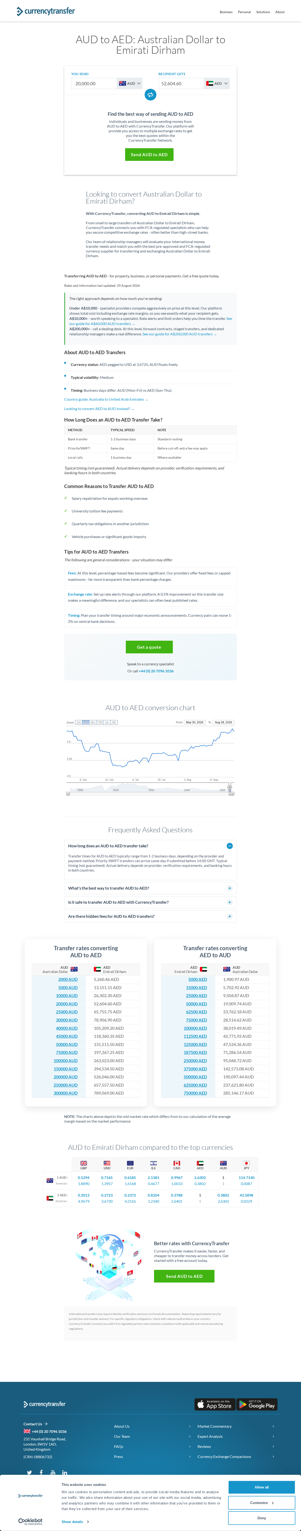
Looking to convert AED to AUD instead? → (99, 408)
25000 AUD (67, 1011)
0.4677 (153, 1183)
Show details (72, 1522)
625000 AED (195, 1085)
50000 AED (196, 1003)
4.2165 (130, 1201)
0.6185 (130, 1177)
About (280, 12)
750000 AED (195, 1093)
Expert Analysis (210, 1436)
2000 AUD (68, 979)
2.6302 (200, 1177)
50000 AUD (67, 1044)
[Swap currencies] (150, 95)
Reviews (204, 1446)
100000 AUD (66, 1060)
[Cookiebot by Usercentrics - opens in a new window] (30, 1521)
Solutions (263, 12)
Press (118, 1456)
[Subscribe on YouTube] (53, 1472)
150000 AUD (66, 1068)
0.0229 (246, 1201)
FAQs (118, 1446)
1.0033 (176, 1183)
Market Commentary (215, 1426)
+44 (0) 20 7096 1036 (156, 671)
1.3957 (107, 1183)
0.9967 (176, 1177)
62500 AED (196, 1011)
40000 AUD (67, 1028)
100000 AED (195, 1028)
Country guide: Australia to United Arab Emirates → (106, 399)
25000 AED (196, 995)
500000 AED (195, 1076)
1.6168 (130, 1183)
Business (226, 12)
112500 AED (195, 1036)
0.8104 (153, 1195)
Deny (261, 1518)
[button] (149, 154)
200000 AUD (66, 1076)
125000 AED (195, 1044)
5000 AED (197, 979)
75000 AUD (67, 1052)
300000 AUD (66, 1093)
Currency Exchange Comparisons (224, 1456)
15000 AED (196, 987)
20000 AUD (67, 1003)
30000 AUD (67, 1020)
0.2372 (130, 1195)
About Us (122, 1426)
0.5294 (83, 1177)
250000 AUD (66, 1085)
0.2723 (107, 1195)
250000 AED (195, 1060)
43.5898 (246, 1195)
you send (79, 74)
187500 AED (195, 1052)
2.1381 (153, 1177)
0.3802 (200, 1183)
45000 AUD (67, 1036)
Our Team (122, 1436)
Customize (259, 1502)
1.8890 (83, 1183)
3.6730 (107, 1201)
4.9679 (83, 1201)
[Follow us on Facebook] (41, 1472)
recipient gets (172, 74)
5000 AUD (68, 987)
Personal (244, 12)
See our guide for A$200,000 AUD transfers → (180, 334)
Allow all (262, 1487)
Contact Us (34, 1424)
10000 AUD (67, 995)
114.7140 (246, 1177)
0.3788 (176, 1195)
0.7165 (107, 1177)
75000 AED (196, 1020)
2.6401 (176, 1201)
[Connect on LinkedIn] (65, 1472)
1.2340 (153, 1201)
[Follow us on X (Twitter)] (29, 1472)
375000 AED (195, 1068)
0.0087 (246, 1183)
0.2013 (83, 1195)
